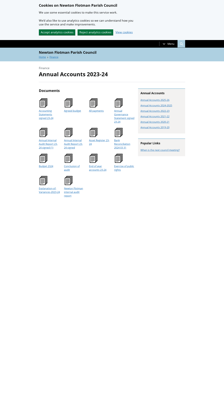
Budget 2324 (46, 166)
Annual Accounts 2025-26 (154, 100)
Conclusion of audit (72, 168)
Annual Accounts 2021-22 (154, 116)
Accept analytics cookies (57, 32)
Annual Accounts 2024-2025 (156, 105)
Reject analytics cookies (95, 32)
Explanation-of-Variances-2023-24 (49, 190)
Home (42, 57)
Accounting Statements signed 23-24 (46, 114)
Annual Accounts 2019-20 (154, 127)
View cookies (124, 32)
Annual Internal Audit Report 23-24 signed (73, 144)
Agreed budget (72, 110)
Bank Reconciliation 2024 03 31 (122, 144)
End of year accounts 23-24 (97, 168)
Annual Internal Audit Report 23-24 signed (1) (48, 144)
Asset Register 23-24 (99, 142)
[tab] (168, 44)
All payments (96, 110)
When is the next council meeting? (160, 150)
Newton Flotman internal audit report (73, 192)
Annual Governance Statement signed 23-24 (124, 116)
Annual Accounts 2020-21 (154, 122)
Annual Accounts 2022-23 (154, 111)
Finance (54, 57)
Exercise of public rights (124, 168)
